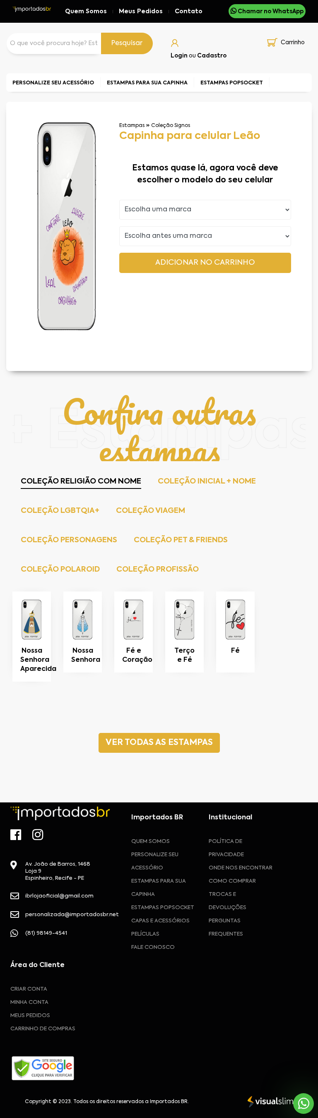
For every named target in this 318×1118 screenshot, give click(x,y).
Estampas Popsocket (162, 907)
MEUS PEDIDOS (30, 1015)
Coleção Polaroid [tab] (60, 569)
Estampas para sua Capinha (158, 888)
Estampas (132, 125)
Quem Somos (86, 11)
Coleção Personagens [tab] (69, 540)
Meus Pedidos (141, 11)
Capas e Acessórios (160, 921)
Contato (188, 11)
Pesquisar (126, 43)
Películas (145, 934)
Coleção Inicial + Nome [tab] (207, 481)
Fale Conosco (153, 947)
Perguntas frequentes (226, 927)
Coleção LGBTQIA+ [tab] (60, 511)
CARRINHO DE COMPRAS (42, 1029)
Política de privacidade (226, 848)
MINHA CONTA (29, 1002)
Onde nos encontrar (240, 868)
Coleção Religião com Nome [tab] (81, 481)
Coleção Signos (170, 125)
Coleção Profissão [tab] (157, 569)
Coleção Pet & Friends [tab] (181, 540)
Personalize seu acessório (154, 861)
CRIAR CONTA (28, 989)
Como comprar (232, 881)
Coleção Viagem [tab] (150, 511)
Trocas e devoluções (227, 901)
